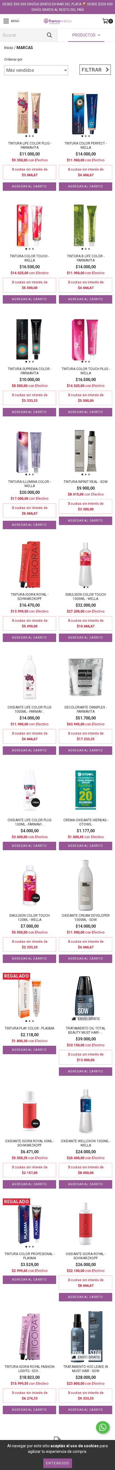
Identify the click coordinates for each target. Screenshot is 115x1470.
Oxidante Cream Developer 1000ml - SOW (86, 918)
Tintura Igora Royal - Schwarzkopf (29, 597)
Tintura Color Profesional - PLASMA (29, 1256)
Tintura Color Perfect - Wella (85, 145)
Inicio (8, 47)
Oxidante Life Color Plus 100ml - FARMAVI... (29, 822)
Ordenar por (13, 59)
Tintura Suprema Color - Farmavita (29, 371)
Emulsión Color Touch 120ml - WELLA (29, 918)
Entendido (57, 1463)
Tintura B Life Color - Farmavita (85, 258)
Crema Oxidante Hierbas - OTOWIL (85, 822)
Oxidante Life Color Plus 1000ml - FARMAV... (29, 709)
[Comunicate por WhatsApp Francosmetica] (102, 1427)
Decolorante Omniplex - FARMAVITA (85, 709)
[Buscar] (49, 35)
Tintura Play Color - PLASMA (29, 1028)
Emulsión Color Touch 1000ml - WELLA (86, 597)
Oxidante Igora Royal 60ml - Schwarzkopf (29, 1143)
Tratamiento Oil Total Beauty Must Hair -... (86, 1030)
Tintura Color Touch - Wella (29, 258)
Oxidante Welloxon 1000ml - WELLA (86, 1143)
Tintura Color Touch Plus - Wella (86, 371)
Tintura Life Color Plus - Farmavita (29, 145)
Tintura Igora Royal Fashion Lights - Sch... (29, 1369)
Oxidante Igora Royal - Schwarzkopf (86, 1256)
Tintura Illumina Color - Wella (29, 484)
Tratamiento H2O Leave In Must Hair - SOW (85, 1369)
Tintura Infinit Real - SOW (86, 482)
